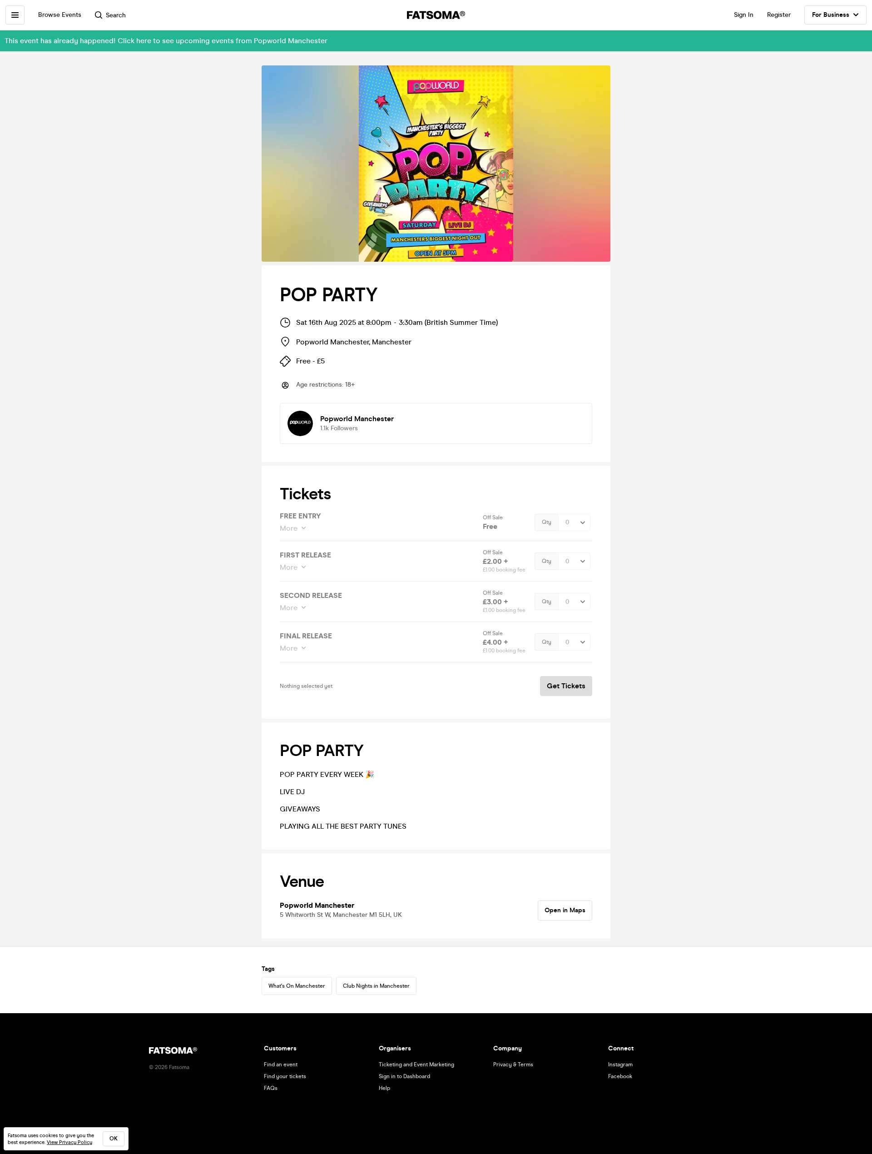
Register (779, 15)
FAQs (270, 1088)
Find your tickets (285, 1076)
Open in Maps (565, 910)
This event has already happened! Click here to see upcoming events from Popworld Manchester (166, 40)
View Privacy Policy (69, 1142)
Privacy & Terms (513, 1064)
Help (384, 1088)
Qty (546, 522)
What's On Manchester (296, 986)
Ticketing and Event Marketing (416, 1064)
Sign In (743, 15)
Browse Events (59, 15)
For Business (830, 15)
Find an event (280, 1064)
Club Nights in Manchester (376, 986)
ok (113, 1138)
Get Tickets (566, 685)
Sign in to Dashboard (404, 1076)
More (288, 528)
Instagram (620, 1064)
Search (116, 15)
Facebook (620, 1076)
